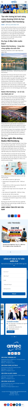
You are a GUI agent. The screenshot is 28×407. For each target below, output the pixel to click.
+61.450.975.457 (9, 369)
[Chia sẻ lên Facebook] (9, 216)
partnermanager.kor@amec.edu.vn (11, 386)
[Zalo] (15, 353)
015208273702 (9, 361)
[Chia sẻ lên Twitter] (12, 216)
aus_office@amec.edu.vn (9, 370)
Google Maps (6, 331)
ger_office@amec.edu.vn (9, 362)
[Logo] (14, 1)
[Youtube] (12, 353)
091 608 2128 (7, 327)
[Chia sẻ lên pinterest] (19, 216)
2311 (12, 385)
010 (7, 385)
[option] (14, 8)
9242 (10, 385)
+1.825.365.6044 (9, 377)
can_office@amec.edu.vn (9, 378)
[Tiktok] (19, 353)
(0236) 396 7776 (14, 327)
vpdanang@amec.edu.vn (10, 328)
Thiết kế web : (12, 394)
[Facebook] (9, 353)
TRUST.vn (17, 394)
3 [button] (14, 336)
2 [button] (13, 336)
